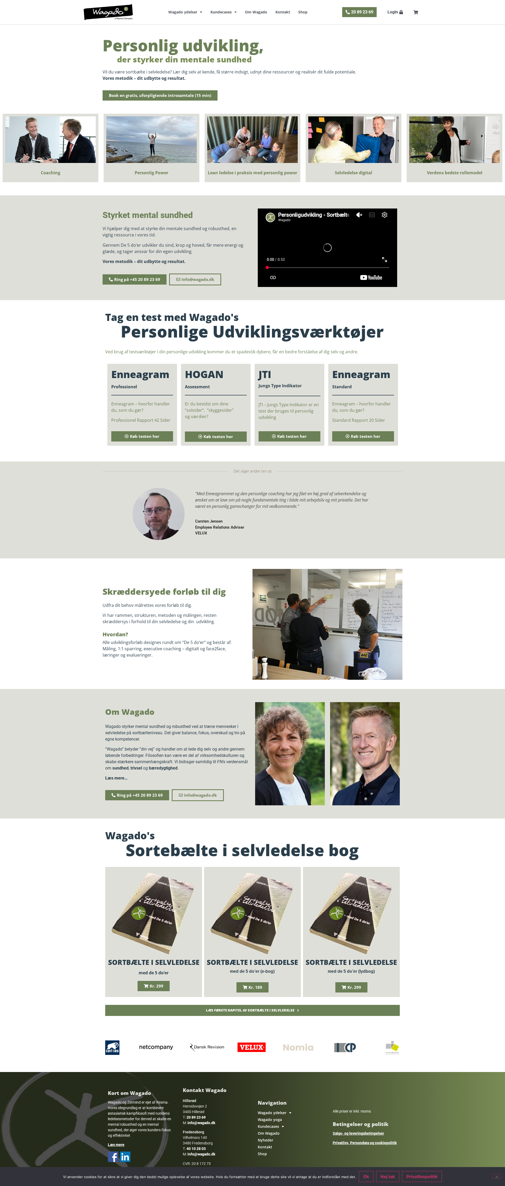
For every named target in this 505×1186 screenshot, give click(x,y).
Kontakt (282, 11)
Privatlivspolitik (421, 1176)
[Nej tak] (496, 1176)
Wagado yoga (270, 1119)
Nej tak (388, 1176)
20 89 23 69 (196, 1117)
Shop (302, 11)
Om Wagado (256, 11)
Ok (366, 1176)
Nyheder (265, 1140)
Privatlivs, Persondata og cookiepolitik (365, 1143)
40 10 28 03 (196, 1149)
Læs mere (116, 1145)
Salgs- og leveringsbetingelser (358, 1133)
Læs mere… (116, 778)
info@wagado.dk (201, 1123)
